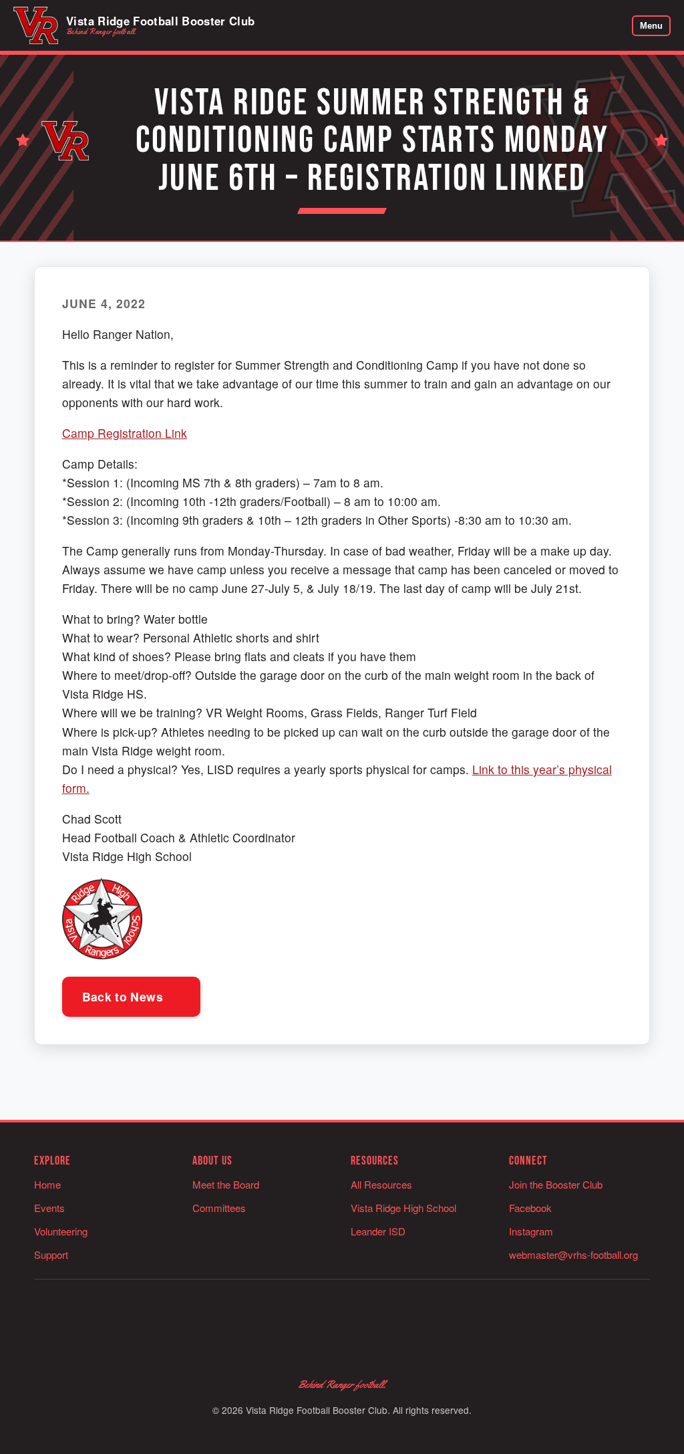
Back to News (124, 996)
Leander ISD (378, 1231)
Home (47, 1184)
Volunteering (61, 1231)
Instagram (531, 1231)
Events (49, 1208)
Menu (651, 26)
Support (51, 1254)
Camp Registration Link (124, 433)
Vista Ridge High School (403, 1208)
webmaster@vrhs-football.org (573, 1254)
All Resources (381, 1184)
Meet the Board (225, 1184)
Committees (219, 1208)
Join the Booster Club (556, 1184)
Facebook (530, 1208)
